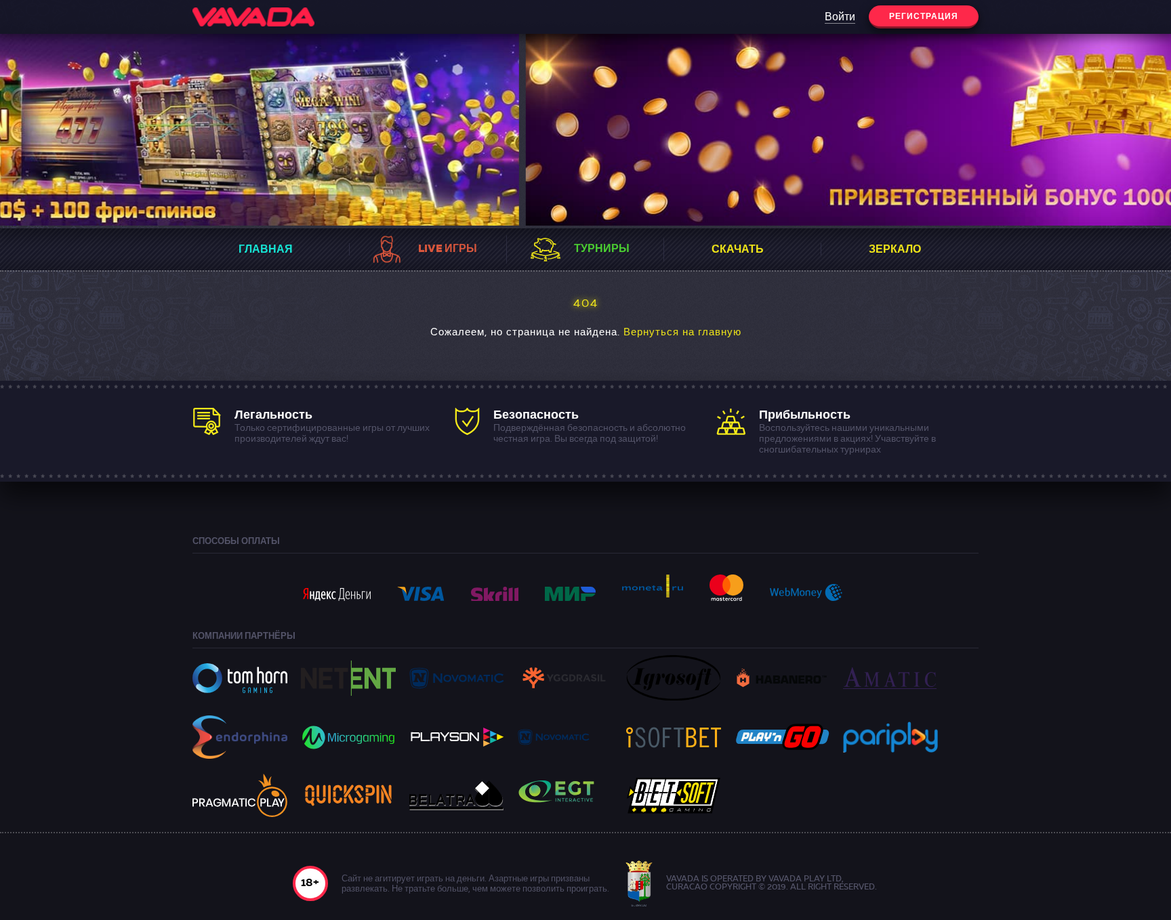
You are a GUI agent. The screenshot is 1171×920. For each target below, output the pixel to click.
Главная (266, 250)
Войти (840, 17)
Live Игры (447, 249)
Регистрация (923, 17)
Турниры (602, 249)
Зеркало (895, 250)
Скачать (738, 250)
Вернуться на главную (682, 333)
